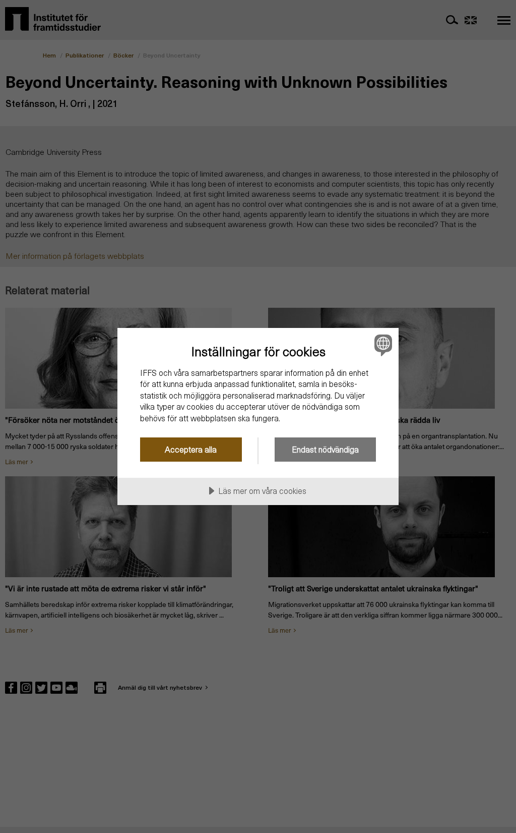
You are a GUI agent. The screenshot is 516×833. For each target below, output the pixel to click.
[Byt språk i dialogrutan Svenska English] (382, 345)
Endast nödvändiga (325, 449)
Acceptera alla (191, 449)
